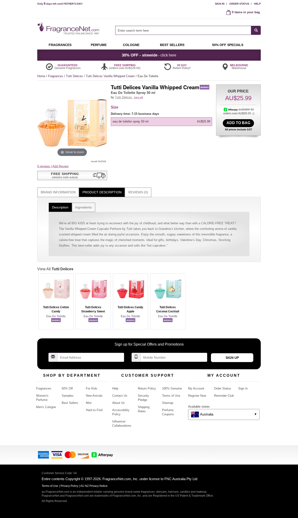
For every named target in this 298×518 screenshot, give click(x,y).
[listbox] (162, 119)
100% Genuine (172, 388)
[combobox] (188, 30)
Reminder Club (224, 395)
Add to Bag (238, 123)
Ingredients (83, 207)
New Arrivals (94, 395)
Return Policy (147, 388)
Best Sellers (70, 403)
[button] (72, 175)
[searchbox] (183, 30)
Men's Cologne (46, 407)
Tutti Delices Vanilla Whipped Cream (111, 76)
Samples (68, 395)
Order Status (239, 3)
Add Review (60, 166)
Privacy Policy (69, 486)
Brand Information (58, 192)
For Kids (91, 388)
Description (60, 207)
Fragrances (56, 76)
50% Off (67, 388)
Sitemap (167, 403)
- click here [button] (149, 55)
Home (41, 76)
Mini (88, 403)
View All (55, 269)
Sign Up (232, 358)
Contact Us (119, 395)
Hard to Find (94, 410)
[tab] (58, 192)
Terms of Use (171, 395)
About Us (118, 403)
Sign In (219, 3)
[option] (161, 121)
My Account (196, 388)
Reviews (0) (138, 192)
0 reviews (44, 166)
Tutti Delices (75, 76)
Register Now (197, 395)
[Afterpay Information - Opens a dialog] (231, 109)
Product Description (102, 192)
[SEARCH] (256, 30)
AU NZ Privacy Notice (94, 486)
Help (257, 3)
